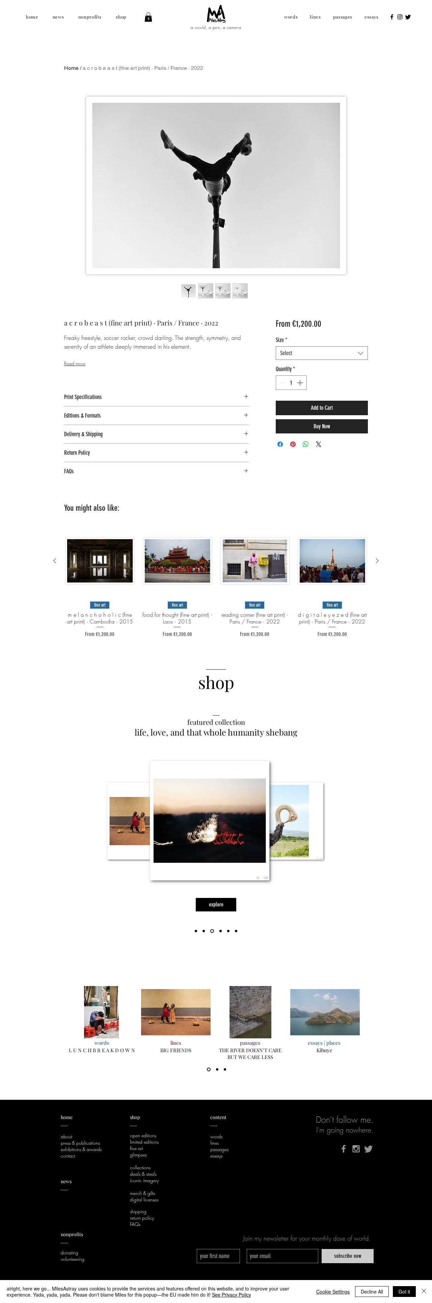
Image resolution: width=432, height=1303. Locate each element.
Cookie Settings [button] (333, 1291)
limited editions (144, 1142)
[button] (32, 16)
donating (69, 1252)
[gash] (196, 931)
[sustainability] (228, 931)
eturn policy (143, 1218)
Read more (74, 363)
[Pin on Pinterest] (293, 444)
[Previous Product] (55, 561)
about (66, 1136)
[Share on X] (319, 444)
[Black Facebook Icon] (391, 17)
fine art (136, 1148)
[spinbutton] (291, 383)
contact (68, 1155)
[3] (225, 1069)
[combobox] (322, 353)
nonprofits (72, 1234)
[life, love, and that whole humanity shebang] (211, 931)
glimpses (138, 1154)
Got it (404, 1291)
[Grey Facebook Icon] (344, 1149)
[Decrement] (282, 383)
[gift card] (220, 931)
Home (71, 68)
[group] (216, 582)
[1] (209, 1069)
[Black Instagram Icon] (400, 17)
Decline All (372, 1291)
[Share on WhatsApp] (306, 444)
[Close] (424, 1291)
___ (64, 1241)
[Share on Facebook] (280, 444)
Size (281, 340)
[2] (217, 1069)
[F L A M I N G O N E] (203, 931)
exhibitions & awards (81, 1149)
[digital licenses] (236, 931)
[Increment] (300, 383)
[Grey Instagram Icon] (356, 1149)
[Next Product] (377, 561)
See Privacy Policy (231, 1294)
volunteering (72, 1259)
